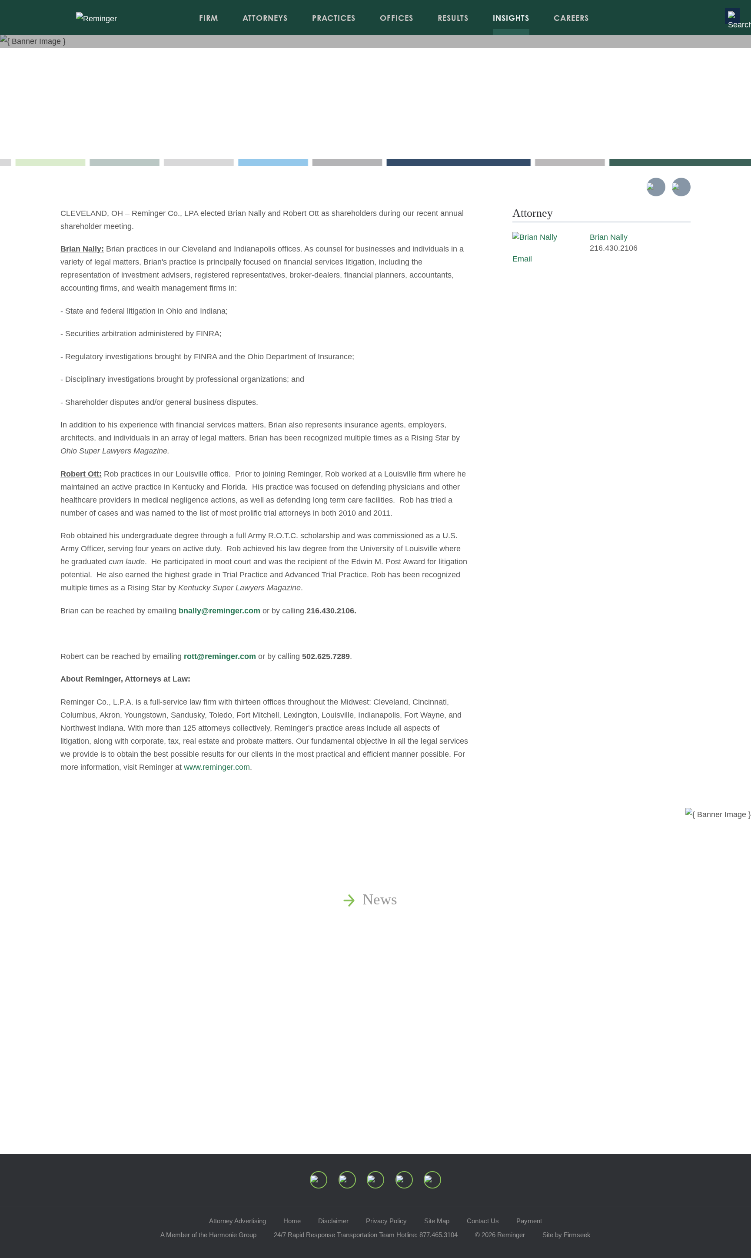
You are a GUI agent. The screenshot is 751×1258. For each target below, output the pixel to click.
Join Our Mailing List (429, 1045)
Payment (529, 1221)
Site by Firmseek (566, 1234)
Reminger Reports (418, 948)
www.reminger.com (217, 767)
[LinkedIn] (347, 1179)
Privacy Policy (386, 1221)
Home (292, 1221)
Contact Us (483, 1221)
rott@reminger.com (220, 656)
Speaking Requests (421, 1021)
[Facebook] (404, 1179)
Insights (511, 18)
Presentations (403, 972)
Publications (400, 923)
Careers (571, 18)
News (379, 899)
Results (453, 18)
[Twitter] (375, 1179)
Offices (396, 18)
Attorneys (265, 18)
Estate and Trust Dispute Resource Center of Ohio (517, 996)
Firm (208, 18)
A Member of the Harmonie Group (208, 1234)
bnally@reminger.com (219, 610)
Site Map (436, 1221)
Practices (334, 18)
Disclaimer (333, 1221)
